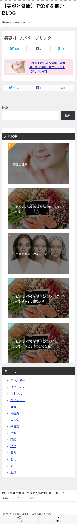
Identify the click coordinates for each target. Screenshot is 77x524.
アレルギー (17, 380)
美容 (13, 452)
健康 (13, 406)
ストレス (16, 393)
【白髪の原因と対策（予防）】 (33, 254)
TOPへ (57, 521)
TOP (33, 493)
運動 (13, 472)
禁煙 (13, 446)
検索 (5, 107)
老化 (13, 459)
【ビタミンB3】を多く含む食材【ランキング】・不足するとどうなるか (39, 344)
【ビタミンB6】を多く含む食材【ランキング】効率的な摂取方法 (39, 299)
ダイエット (17, 400)
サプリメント (19, 387)
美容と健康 (20, 164)
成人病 (14, 419)
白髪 (13, 433)
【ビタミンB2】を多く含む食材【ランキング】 (39, 209)
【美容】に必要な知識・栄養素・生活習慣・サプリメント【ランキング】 (47, 67)
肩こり (14, 466)
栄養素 (14, 426)
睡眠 (13, 439)
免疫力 (14, 413)
